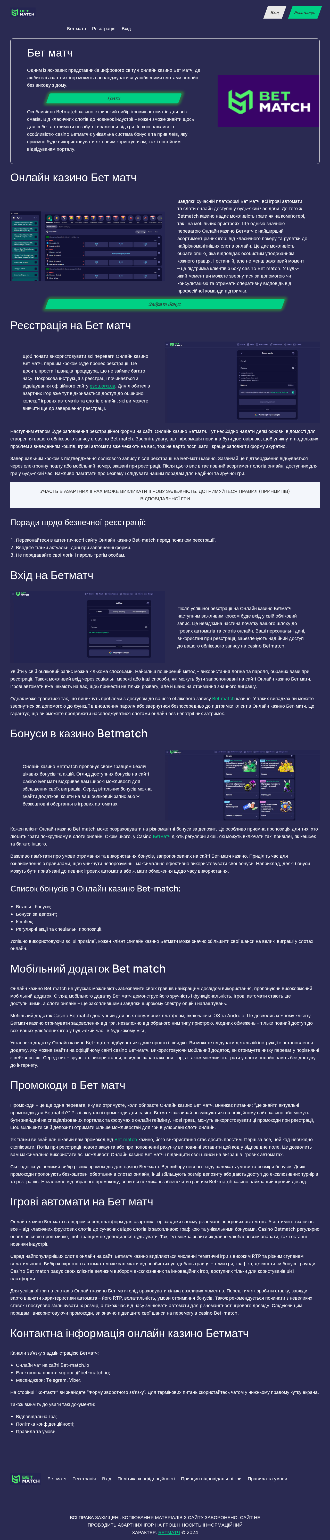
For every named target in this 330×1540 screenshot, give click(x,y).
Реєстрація (304, 12)
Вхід (275, 12)
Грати (114, 98)
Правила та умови (267, 1478)
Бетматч (161, 836)
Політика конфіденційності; (45, 1424)
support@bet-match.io (84, 1372)
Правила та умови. (36, 1431)
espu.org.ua (102, 386)
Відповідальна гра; (36, 1416)
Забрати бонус (165, 304)
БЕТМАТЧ (169, 1532)
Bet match (223, 698)
